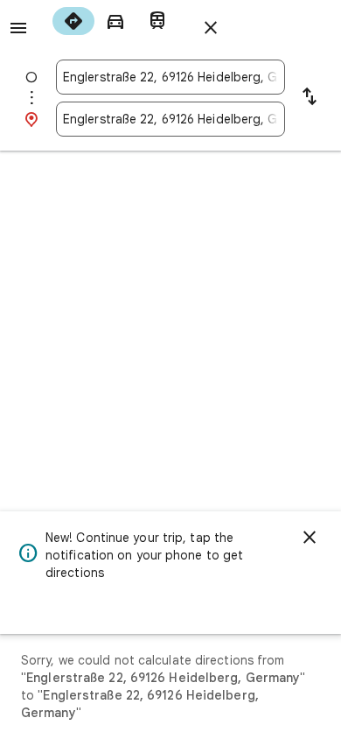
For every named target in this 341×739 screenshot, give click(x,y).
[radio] (73, 21)
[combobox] (170, 77)
